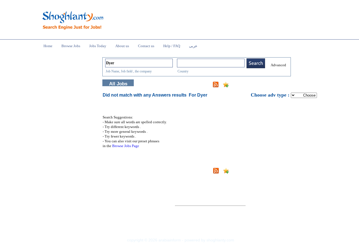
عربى (193, 46)
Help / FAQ (171, 46)
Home (47, 46)
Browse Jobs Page (125, 146)
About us (122, 46)
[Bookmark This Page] (226, 85)
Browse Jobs (70, 46)
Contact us (146, 46)
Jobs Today (97, 46)
